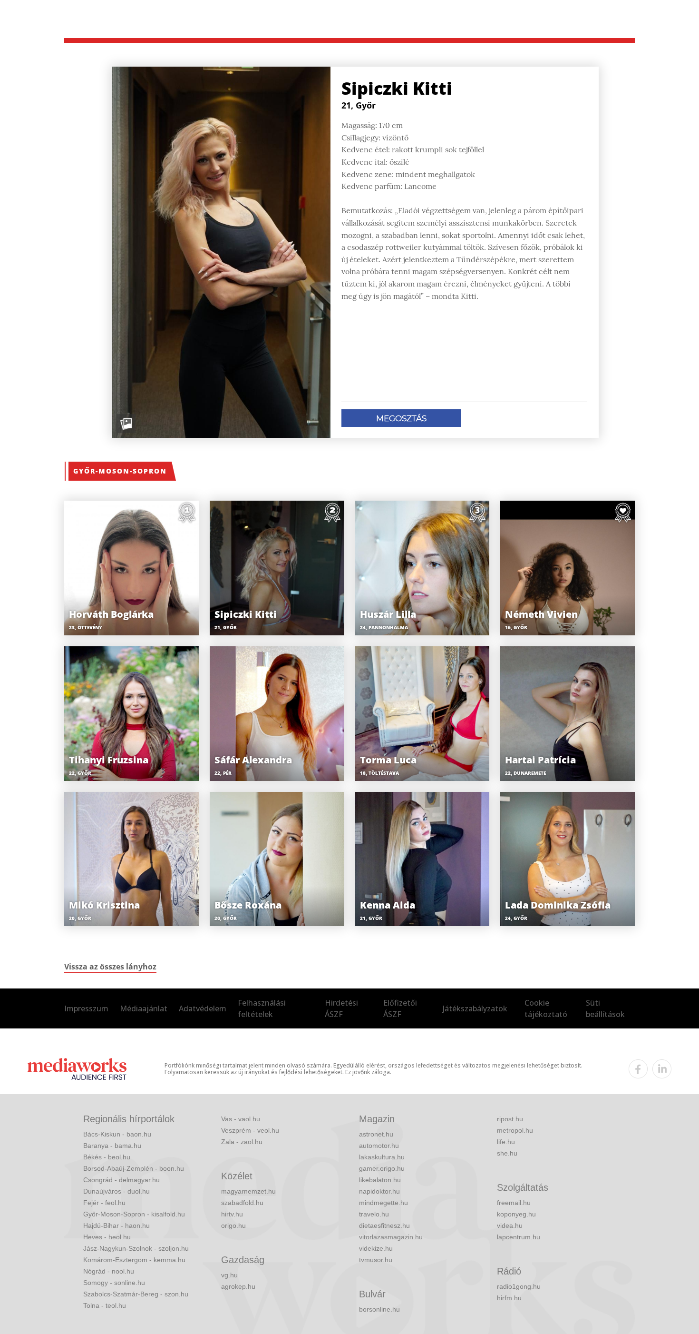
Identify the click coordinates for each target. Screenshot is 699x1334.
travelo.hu (374, 1214)
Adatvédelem (202, 1008)
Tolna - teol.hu (104, 1305)
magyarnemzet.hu (248, 1191)
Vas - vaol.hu (240, 1119)
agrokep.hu (238, 1286)
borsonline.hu (379, 1309)
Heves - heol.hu (107, 1237)
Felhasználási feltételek (262, 1008)
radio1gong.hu (519, 1286)
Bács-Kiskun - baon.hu (117, 1134)
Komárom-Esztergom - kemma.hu (134, 1260)
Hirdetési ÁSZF (341, 1008)
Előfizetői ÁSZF (400, 1008)
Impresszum (86, 1008)
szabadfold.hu (242, 1202)
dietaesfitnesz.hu (384, 1225)
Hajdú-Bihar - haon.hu (116, 1225)
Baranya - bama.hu (112, 1145)
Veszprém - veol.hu (250, 1130)
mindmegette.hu (383, 1202)
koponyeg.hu (516, 1214)
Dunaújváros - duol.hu (116, 1191)
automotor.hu (379, 1145)
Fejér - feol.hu (104, 1202)
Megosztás (401, 418)
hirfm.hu (509, 1298)
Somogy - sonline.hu (114, 1282)
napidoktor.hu (379, 1191)
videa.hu (510, 1225)
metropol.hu (515, 1130)
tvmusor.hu (375, 1260)
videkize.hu (376, 1248)
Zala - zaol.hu (241, 1142)
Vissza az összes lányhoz (110, 966)
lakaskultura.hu (382, 1157)
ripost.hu (510, 1119)
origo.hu (233, 1225)
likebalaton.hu (380, 1180)
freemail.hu (514, 1202)
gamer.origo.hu (382, 1168)
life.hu (506, 1142)
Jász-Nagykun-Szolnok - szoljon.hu (136, 1248)
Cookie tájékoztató (545, 1008)
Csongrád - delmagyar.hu (121, 1180)
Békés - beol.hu (106, 1157)
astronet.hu (376, 1134)
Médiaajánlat (143, 1008)
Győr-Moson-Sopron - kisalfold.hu (134, 1214)
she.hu (507, 1153)
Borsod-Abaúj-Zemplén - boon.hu (133, 1168)
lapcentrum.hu (518, 1237)
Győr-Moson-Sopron (120, 470)
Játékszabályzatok (475, 1008)
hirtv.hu (232, 1214)
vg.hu (229, 1275)
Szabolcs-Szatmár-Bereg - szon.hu (135, 1294)
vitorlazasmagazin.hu (391, 1237)
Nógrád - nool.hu (108, 1271)
